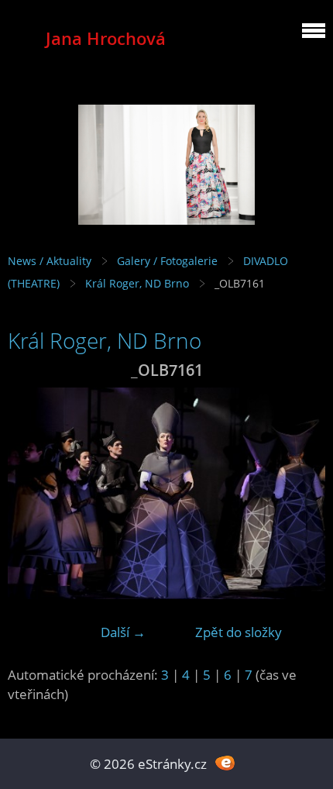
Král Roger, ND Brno (137, 283)
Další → (123, 632)
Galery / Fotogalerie (167, 260)
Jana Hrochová (106, 38)
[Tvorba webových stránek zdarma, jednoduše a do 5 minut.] (225, 762)
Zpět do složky (238, 632)
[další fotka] (300, 494)
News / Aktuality (49, 260)
